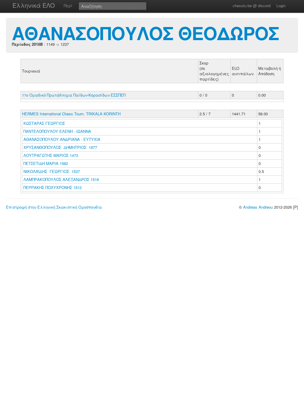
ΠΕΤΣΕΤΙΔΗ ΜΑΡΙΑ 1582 (45, 163)
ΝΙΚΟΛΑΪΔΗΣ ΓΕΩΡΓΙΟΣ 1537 (51, 171)
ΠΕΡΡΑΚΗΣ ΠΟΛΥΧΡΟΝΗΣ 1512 (52, 187)
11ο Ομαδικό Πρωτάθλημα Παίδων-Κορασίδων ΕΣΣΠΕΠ (74, 95)
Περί (68, 5)
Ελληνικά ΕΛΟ (33, 5)
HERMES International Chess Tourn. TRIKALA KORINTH (71, 114)
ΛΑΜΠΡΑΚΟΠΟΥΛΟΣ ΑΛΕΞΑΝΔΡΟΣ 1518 (61, 179)
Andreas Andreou (258, 207)
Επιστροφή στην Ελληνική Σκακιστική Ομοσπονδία (54, 207)
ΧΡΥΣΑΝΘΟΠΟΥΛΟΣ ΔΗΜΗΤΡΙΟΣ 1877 (60, 147)
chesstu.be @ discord (251, 5)
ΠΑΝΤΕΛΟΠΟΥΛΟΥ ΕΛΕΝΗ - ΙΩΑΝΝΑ (57, 131)
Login (281, 5)
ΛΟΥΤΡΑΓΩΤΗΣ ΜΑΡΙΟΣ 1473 (50, 155)
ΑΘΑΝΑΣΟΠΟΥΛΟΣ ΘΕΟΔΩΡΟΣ (145, 32)
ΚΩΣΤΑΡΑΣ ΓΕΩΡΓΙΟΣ (44, 123)
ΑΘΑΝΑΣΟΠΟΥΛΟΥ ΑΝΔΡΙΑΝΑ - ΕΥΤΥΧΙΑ (62, 139)
